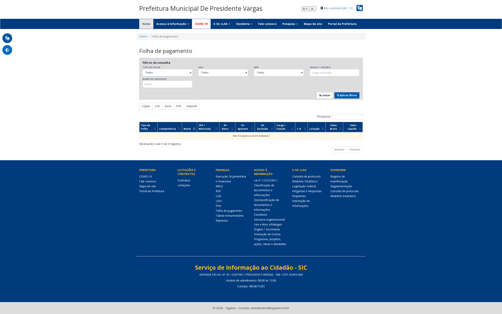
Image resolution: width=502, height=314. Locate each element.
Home (147, 24)
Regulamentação (341, 186)
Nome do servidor (154, 79)
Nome (187, 128)
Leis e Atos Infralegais (268, 224)
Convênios (260, 214)
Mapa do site (313, 24)
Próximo (354, 149)
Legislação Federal (304, 186)
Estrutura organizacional (269, 219)
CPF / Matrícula (205, 127)
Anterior (339, 149)
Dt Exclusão (262, 127)
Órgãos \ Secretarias (267, 229)
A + (305, 9)
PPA (218, 206)
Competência (167, 128)
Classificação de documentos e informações (264, 190)
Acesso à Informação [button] (171, 24)
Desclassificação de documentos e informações (266, 205)
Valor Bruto (333, 127)
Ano (201, 67)
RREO (219, 186)
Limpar (326, 95)
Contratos (183, 180)
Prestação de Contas (267, 234)
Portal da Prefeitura (342, 24)
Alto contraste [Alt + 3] (338, 8)
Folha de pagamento (229, 211)
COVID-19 (201, 24)
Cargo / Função (320, 67)
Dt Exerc (225, 127)
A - (313, 9)
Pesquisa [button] (289, 24)
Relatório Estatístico (305, 181)
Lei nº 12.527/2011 (265, 180)
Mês (256, 67)
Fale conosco (267, 24)
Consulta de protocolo (306, 176)
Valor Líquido (352, 127)
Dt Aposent (243, 127)
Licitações (183, 185)
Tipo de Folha (152, 67)
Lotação (314, 128)
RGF (218, 191)
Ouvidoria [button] (243, 24)
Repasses (222, 220)
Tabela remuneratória (229, 215)
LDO (219, 201)
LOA (218, 196)
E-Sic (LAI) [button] (221, 24)
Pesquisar (324, 117)
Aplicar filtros (348, 95)
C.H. (299, 128)
